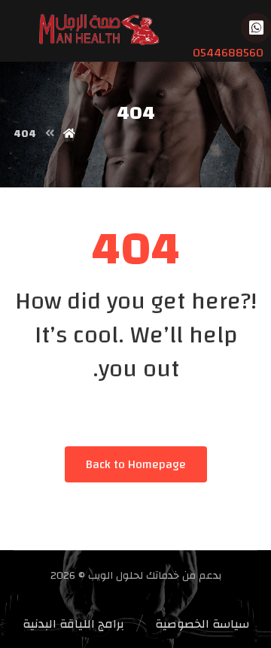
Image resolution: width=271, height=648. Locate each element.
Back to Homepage (136, 464)
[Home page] (69, 134)
